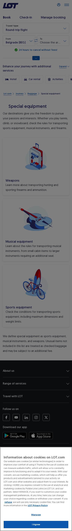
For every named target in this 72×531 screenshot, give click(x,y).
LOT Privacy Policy (38, 505)
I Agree (36, 524)
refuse (8, 502)
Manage (36, 514)
